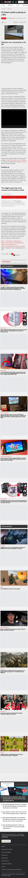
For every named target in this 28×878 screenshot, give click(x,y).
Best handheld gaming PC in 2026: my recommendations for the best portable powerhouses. (13, 826)
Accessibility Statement (7, 863)
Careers (3, 866)
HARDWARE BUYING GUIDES (7, 784)
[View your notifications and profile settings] (13, 2)
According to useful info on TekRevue (16, 160)
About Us (4, 846)
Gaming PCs (9, 8)
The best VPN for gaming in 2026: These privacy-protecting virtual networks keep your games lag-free (14, 798)
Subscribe (21, 1)
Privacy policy (4, 855)
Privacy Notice (18, 202)
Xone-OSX (23, 162)
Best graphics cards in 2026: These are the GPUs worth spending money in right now (15, 812)
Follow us (17, 22)
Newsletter (24, 22)
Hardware (3, 8)
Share (4, 22)
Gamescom (10, 5)
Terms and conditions (6, 852)
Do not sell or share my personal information (11, 869)
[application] (14, 118)
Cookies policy (5, 858)
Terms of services (16, 200)
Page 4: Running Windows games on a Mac (13, 246)
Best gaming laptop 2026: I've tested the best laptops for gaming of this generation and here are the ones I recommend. (14, 819)
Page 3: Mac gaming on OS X (9, 244)
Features (4, 18)
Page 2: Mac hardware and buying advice (12, 242)
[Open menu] (2, 2)
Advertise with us (5, 860)
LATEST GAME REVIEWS (21, 784)
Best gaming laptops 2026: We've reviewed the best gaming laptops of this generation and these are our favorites (15, 806)
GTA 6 (18, 5)
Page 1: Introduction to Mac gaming (11, 241)
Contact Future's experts (7, 849)
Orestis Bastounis (12, 18)
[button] (27, 2)
